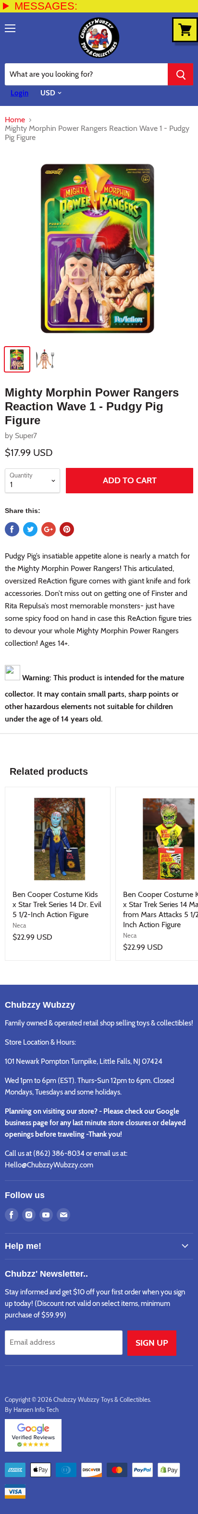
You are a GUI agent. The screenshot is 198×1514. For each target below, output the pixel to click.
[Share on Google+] (48, 529)
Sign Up (152, 1343)
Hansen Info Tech (36, 1409)
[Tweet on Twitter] (30, 529)
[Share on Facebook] (12, 529)
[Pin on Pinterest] (67, 529)
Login (19, 93)
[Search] (180, 74)
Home (15, 120)
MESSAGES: (45, 6)
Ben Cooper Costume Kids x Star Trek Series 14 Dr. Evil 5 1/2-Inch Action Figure (56, 904)
